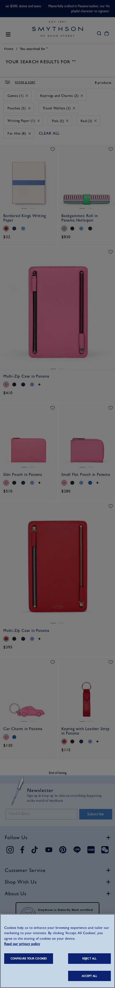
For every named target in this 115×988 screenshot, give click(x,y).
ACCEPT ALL (89, 975)
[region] (57, 951)
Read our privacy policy (22, 944)
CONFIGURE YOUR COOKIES (29, 958)
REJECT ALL (89, 958)
